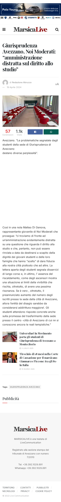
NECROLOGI (8, 491)
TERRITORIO (8, 487)
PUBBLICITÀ (43, 487)
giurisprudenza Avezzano (25, 387)
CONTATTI (25, 487)
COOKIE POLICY (43, 491)
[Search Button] (57, 29)
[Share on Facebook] (35, 131)
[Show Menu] (4, 29)
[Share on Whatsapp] (51, 131)
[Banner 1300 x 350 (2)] (30, 11)
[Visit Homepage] (30, 29)
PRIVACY (25, 491)
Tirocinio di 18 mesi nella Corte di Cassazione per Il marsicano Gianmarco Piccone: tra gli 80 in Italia (39, 359)
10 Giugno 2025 (27, 369)
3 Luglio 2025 (27, 348)
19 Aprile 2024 (14, 87)
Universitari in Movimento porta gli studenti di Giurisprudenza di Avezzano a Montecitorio (37, 339)
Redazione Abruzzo (22, 82)
